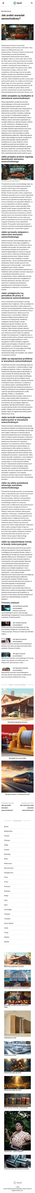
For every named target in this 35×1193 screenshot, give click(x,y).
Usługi (6, 932)
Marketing (7, 854)
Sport (5, 900)
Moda (6, 859)
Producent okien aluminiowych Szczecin (16, 1169)
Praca (6, 877)
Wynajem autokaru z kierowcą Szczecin (17, 794)
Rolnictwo (7, 891)
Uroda (6, 928)
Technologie (7, 909)
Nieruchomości (8, 868)
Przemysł (7, 886)
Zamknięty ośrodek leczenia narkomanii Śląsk (16, 1006)
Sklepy (6, 895)
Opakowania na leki (10, 1038)
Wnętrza (6, 937)
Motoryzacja (6, 11)
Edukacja (7, 840)
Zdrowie (6, 942)
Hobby (6, 845)
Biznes (6, 826)
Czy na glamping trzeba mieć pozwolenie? (17, 988)
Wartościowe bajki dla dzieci (12, 1073)
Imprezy (6, 849)
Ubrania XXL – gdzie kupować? (13, 1151)
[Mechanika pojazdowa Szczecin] (17, 704)
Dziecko (6, 836)
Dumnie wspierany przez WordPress (12, 1188)
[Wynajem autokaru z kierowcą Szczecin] (17, 777)
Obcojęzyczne (8, 873)
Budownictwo (8, 831)
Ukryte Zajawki (8, 923)
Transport (7, 914)
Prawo (6, 882)
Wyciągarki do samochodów (17, 758)
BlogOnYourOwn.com (17, 1190)
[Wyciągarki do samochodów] (17, 740)
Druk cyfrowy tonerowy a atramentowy (16, 1107)
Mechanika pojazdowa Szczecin (17, 722)
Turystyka (7, 919)
